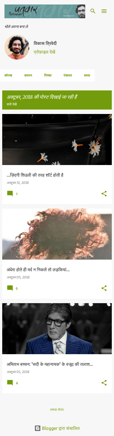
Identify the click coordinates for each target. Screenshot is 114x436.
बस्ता (87, 75)
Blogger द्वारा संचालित (60, 428)
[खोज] (93, 11)
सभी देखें (12, 104)
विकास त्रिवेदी (45, 43)
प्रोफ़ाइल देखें (44, 51)
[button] (104, 193)
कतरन (28, 75)
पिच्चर (47, 75)
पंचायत (68, 75)
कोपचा (8, 75)
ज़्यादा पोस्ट (57, 409)
